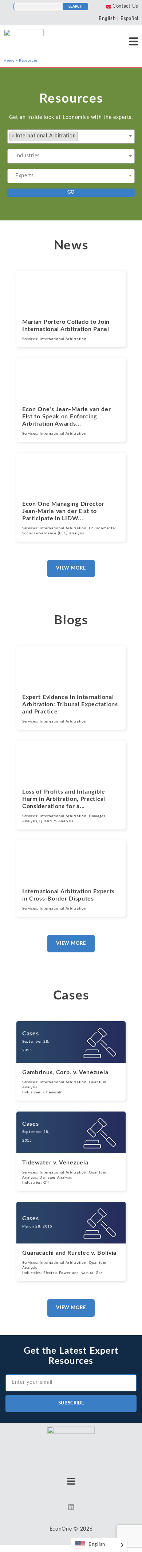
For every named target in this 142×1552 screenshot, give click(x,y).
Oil (45, 1182)
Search (75, 6)
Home (9, 60)
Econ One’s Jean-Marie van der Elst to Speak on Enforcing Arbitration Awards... (66, 416)
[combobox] (71, 136)
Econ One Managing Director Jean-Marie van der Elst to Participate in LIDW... (63, 511)
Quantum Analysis (56, 821)
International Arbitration (63, 339)
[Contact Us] (108, 6)
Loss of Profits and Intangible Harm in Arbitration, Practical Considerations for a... (63, 799)
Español (129, 18)
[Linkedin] (71, 1507)
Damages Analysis (55, 1177)
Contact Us (125, 6)
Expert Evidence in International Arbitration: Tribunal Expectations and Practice (70, 704)
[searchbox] (85, 137)
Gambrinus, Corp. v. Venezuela (65, 1072)
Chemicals (52, 1092)
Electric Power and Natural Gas (72, 1273)
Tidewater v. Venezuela (55, 1163)
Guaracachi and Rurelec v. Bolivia (69, 1253)
